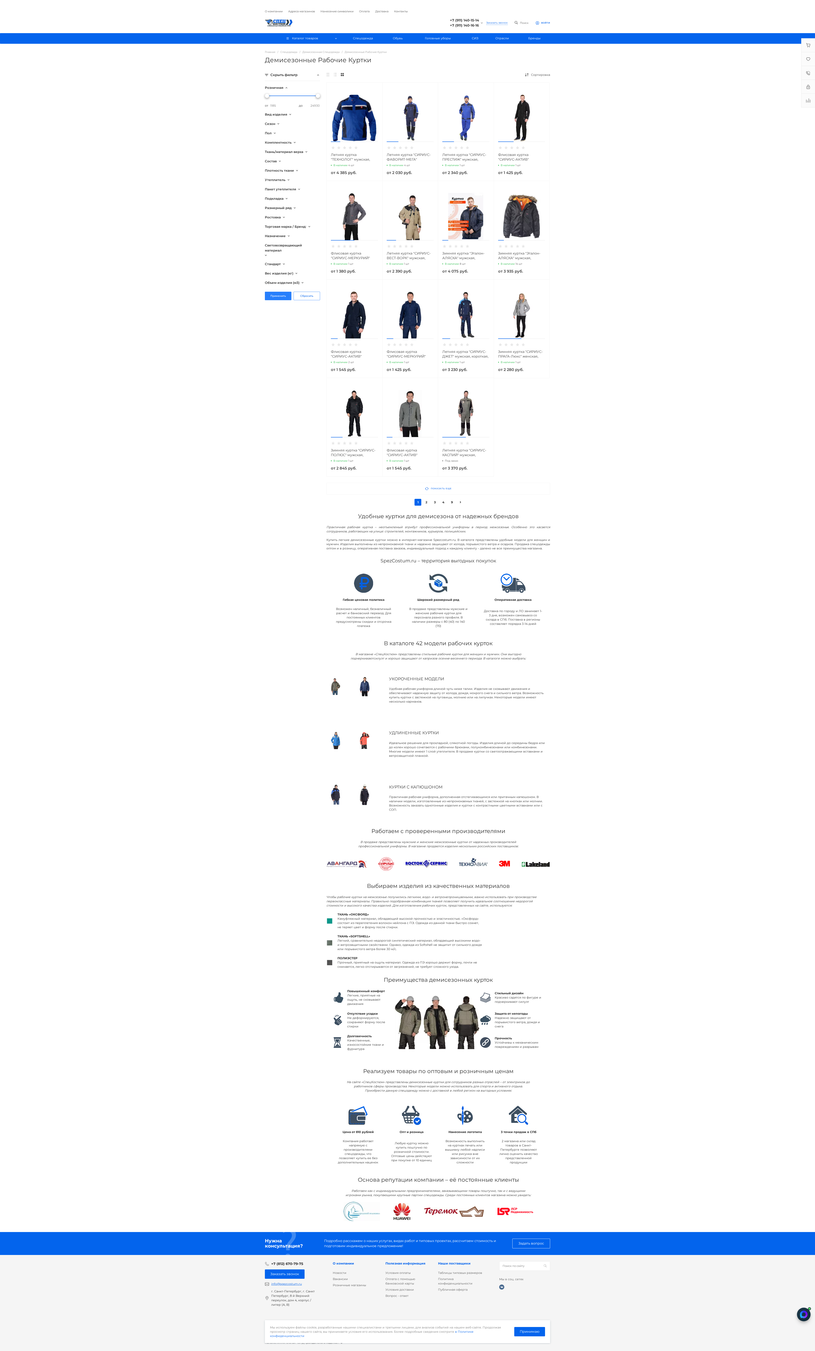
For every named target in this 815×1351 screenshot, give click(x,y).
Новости (339, 1273)
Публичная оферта (453, 1290)
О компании (274, 11)
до (301, 105)
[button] (335, 141)
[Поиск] (545, 1266)
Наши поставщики (454, 1263)
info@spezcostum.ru (286, 1284)
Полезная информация (405, 1263)
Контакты (401, 11)
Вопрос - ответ (397, 1296)
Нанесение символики (337, 11)
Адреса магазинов (301, 11)
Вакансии (340, 1279)
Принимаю (530, 1332)
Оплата (364, 11)
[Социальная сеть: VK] (502, 1287)
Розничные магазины (349, 1285)
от (266, 105)
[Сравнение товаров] (808, 100)
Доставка (382, 11)
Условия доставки (399, 1290)
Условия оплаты (398, 1273)
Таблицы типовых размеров (460, 1273)
